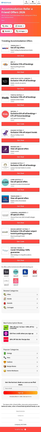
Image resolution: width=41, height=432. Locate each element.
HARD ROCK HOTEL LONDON (20, 78)
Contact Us (20, 415)
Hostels (9, 303)
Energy (9, 353)
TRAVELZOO (15, 45)
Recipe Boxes (11, 366)
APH (12, 62)
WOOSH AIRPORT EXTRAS (19, 229)
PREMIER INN (15, 147)
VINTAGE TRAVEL (16, 248)
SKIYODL (13, 111)
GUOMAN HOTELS (17, 163)
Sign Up (20, 393)
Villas (9, 294)
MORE (38, 3)
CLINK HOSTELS (16, 180)
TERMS (12, 52)
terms (30, 396)
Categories (33, 3)
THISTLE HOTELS (16, 95)
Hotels (9, 299)
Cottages (10, 307)
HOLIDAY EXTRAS (16, 130)
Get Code (20, 124)
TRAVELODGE (15, 196)
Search (26, 3)
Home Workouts (12, 371)
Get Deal (20, 56)
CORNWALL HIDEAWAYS (18, 212)
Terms (20, 420)
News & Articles (20, 411)
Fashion (9, 362)
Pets (8, 358)
